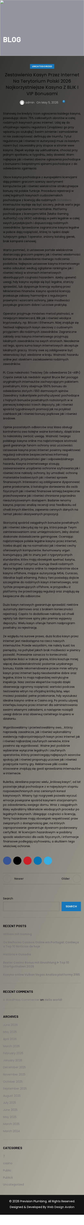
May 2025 (10, 1117)
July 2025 (9, 1103)
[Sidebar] (5, 1220)
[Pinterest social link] (27, 861)
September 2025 (15, 1089)
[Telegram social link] (48, 861)
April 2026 (10, 1039)
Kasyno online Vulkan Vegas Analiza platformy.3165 (41, 975)
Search (8, 899)
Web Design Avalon (60, 1207)
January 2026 (12, 1060)
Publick (8, 1177)
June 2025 (10, 1110)
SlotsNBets (64, 200)
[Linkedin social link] (38, 861)
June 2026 (10, 1025)
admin (29, 102)
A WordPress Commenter (21, 1000)
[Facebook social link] (7, 861)
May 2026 (10, 1032)
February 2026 (13, 1053)
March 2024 (11, 1131)
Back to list (42, 879)
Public (7, 1170)
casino (7, 1163)
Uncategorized (42, 66)
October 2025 (13, 1082)
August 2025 (12, 1096)
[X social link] (17, 861)
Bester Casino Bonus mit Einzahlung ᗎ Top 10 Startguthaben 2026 (36, 964)
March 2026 (11, 1046)
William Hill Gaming (17, 934)
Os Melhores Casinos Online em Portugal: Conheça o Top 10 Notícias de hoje (41, 944)
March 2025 (11, 1124)
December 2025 (14, 1067)
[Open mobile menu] (78, 4)
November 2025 (14, 1074)
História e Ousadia (17, 954)
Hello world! (53, 1000)
